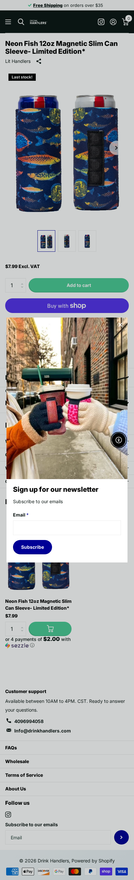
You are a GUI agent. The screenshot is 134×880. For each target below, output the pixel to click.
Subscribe (32, 547)
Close (120, 325)
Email (21, 515)
